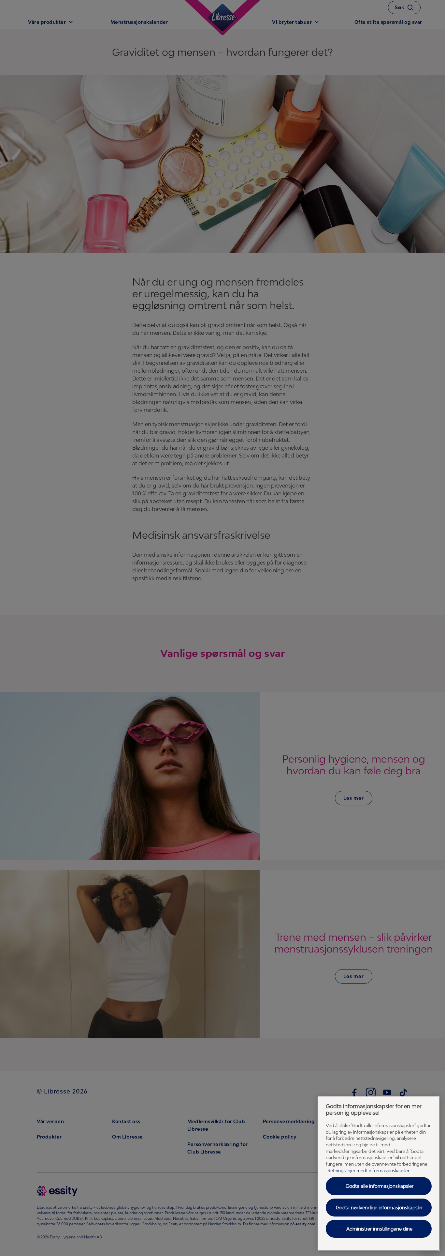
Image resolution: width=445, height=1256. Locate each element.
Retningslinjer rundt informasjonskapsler (368, 1170)
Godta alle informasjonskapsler (379, 1186)
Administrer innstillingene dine (379, 1229)
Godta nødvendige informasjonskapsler (379, 1207)
